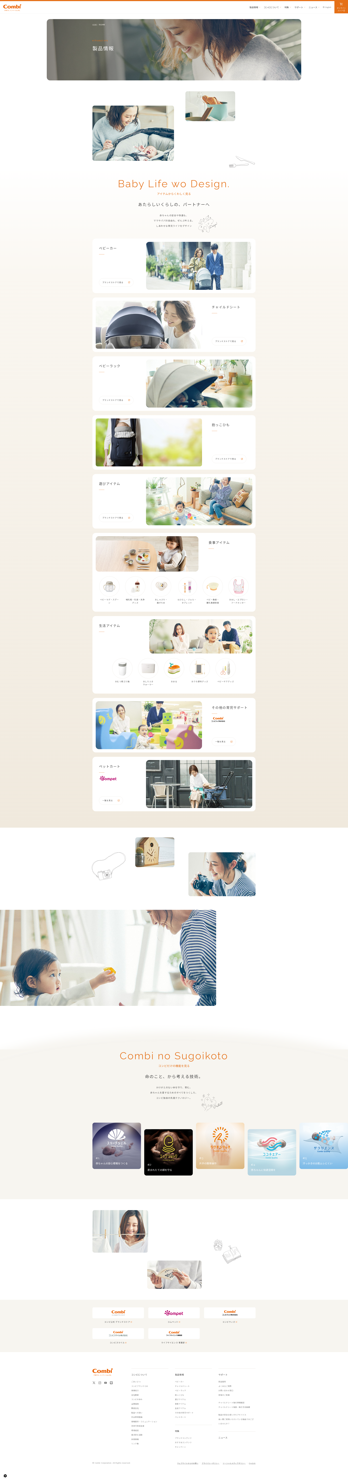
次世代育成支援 (137, 1426)
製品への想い (136, 1412)
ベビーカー (179, 1381)
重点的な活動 (136, 1434)
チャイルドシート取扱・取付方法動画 (234, 1407)
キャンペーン (180, 1447)
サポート (298, 7)
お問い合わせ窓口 (225, 1390)
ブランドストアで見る (112, 282)
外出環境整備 (136, 1417)
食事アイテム (180, 1404)
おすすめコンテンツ (183, 1442)
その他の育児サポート (184, 1412)
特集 (287, 7)
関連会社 (135, 1408)
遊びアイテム (180, 1399)
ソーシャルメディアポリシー (234, 1463)
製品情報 (253, 7)
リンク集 (135, 1443)
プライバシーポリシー (211, 1463)
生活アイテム (180, 1408)
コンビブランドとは (139, 1386)
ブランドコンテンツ (183, 1438)
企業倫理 (135, 1404)
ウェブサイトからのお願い (187, 1463)
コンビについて (271, 7)
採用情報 (135, 1439)
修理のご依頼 (224, 1395)
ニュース (313, 7)
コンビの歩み (136, 1399)
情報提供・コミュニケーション (144, 1421)
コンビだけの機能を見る (174, 1066)
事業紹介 (135, 1390)
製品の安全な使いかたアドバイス (232, 1414)
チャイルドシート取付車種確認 (231, 1402)
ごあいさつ (136, 1381)
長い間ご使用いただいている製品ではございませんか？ (236, 1421)
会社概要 (135, 1395)
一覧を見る (220, 741)
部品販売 (222, 1381)
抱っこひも (179, 1395)
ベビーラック (180, 1390)
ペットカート (180, 1417)
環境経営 (135, 1430)
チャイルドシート (182, 1386)
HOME (94, 24)
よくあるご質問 (225, 1386)
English (328, 7)
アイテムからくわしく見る (174, 194)
